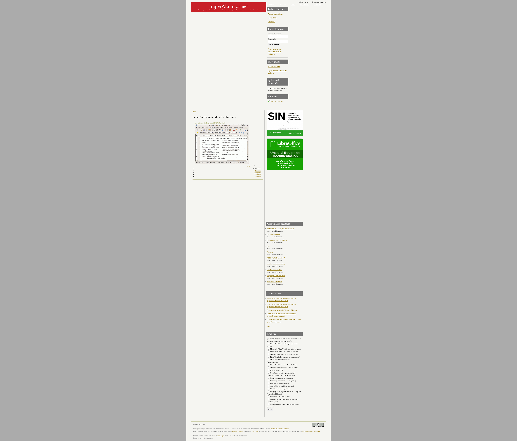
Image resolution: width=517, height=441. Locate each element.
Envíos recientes (274, 66)
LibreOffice (272, 17)
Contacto (317, 5)
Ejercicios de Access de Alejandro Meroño (282, 310)
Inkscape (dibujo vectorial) (279, 383)
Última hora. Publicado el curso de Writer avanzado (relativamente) (281, 314)
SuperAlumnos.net (228, 6)
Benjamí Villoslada (237, 431)
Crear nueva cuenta (319, 2)
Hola (268, 246)
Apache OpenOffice (275, 14)
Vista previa (257, 172)
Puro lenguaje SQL (276, 370)
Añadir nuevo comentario (253, 167)
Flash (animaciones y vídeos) (280, 389)
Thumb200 (258, 174)
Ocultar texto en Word (274, 269)
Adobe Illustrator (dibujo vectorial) (282, 386)
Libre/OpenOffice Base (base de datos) (283, 365)
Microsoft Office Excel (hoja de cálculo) (284, 354)
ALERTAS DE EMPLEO (276, 258)
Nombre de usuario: (275, 33)
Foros (293, 5)
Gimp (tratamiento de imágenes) (281, 378)
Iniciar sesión (303, 2)
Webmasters (304, 5)
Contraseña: (272, 39)
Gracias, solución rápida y (276, 264)
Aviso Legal (220, 436)
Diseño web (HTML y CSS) (279, 396)
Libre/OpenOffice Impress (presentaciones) (285, 357)
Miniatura (258, 171)
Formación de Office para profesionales (280, 228)
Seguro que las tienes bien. (276, 275)
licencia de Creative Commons (280, 429)
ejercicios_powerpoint (274, 281)
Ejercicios (282, 5)
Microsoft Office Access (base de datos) (284, 367)
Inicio (271, 5)
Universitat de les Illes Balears (311, 431)
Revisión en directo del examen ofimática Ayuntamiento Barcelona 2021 (281, 299)
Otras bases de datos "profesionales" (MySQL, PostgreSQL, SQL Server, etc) (281, 374)
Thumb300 (258, 176)
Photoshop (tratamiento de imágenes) (283, 380)
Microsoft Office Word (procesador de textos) (285, 349)
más (268, 326)
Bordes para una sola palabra (277, 240)
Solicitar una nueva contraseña (274, 52)
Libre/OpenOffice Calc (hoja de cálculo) (284, 351)
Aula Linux (255, 431)
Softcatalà (271, 21)
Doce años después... (274, 234)
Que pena (270, 252)
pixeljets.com (209, 438)
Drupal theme (197, 438)
